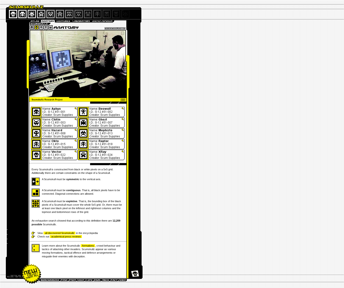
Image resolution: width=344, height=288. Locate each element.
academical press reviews (66, 236)
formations (88, 245)
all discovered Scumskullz (59, 233)
